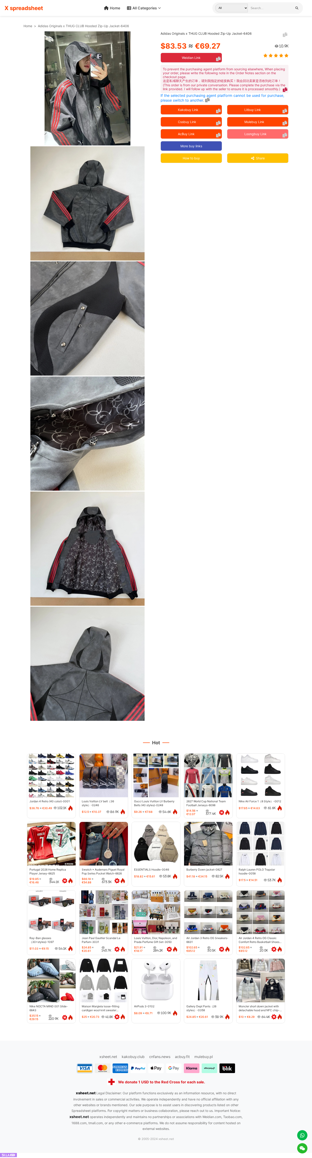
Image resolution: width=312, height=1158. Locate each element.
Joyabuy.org (218, 1052)
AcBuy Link (186, 134)
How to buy (191, 158)
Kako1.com (193, 1052)
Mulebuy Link (254, 122)
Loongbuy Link (255, 134)
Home (115, 8)
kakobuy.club (133, 1056)
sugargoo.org (119, 1052)
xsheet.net (108, 1056)
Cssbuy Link (187, 122)
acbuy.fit (182, 1056)
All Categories (144, 8)
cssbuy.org (170, 1052)
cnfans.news (159, 1056)
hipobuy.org (146, 1052)
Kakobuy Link (188, 110)
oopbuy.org (93, 1052)
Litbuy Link (252, 110)
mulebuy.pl (203, 1056)
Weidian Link (191, 58)
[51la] (8, 1155)
